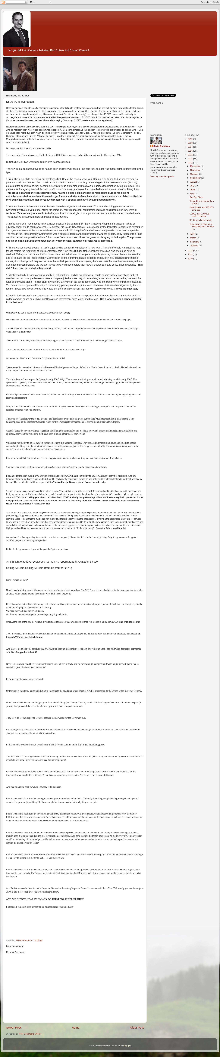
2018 (190, 143)
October (194, 174)
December (195, 166)
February (194, 242)
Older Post (137, 1027)
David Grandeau (161, 146)
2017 (190, 147)
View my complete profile (162, 177)
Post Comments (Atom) (30, 1034)
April (192, 234)
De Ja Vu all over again (200, 220)
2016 (190, 151)
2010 (190, 258)
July (192, 186)
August (193, 182)
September (195, 178)
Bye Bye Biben (196, 197)
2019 (190, 139)
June (192, 190)
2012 (190, 251)
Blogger (127, 1046)
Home (75, 1027)
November (195, 170)
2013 (190, 163)
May (192, 194)
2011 (190, 254)
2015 (190, 155)
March (193, 238)
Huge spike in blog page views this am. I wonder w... (201, 226)
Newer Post (13, 1027)
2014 (190, 159)
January (194, 246)
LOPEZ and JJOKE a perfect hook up (199, 215)
